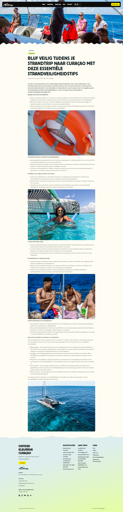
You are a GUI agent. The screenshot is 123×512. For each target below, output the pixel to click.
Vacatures (96, 455)
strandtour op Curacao (40, 92)
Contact (69, 4)
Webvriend (102, 508)
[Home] (11, 4)
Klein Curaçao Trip (68, 452)
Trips (43, 4)
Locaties (22, 463)
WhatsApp (22, 485)
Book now (115, 4)
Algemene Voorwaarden (97, 460)
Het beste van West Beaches (69, 466)
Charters (50, 4)
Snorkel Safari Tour (83, 454)
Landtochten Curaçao (82, 449)
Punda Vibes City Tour (83, 468)
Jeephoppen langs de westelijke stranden (83, 458)
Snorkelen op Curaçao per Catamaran (67, 460)
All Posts (31, 50)
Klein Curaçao (34, 347)
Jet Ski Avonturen (68, 469)
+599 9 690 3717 (23, 481)
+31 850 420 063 (23, 491)
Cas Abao (33, 353)
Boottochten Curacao (67, 449)
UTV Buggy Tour (83, 452)
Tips (64, 4)
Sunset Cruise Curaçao (67, 455)
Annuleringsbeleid (98, 457)
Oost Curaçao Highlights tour (82, 464)
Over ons (58, 4)
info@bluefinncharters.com (26, 483)
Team (94, 450)
